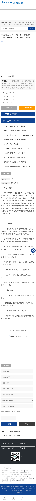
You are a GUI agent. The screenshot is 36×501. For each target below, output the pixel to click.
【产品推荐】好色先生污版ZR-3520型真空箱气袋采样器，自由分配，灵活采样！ (19, 135)
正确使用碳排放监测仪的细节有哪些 (15, 162)
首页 (11, 35)
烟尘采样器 (5, 480)
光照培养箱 (28, 471)
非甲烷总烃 (10, 37)
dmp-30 (12, 478)
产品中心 (18, 35)
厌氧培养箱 (5, 472)
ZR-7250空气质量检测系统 (14, 435)
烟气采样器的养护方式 (11, 144)
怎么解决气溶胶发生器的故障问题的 (15, 126)
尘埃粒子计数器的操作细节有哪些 (14, 153)
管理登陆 (14, 490)
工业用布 (19, 478)
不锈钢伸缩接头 (26, 474)
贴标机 (22, 471)
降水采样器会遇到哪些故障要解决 (14, 157)
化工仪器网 (28, 490)
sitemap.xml (18, 492)
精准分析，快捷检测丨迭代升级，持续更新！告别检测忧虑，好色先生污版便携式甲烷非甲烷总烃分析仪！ (19, 148)
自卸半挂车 (5, 478)
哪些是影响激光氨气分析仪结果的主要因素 (17, 166)
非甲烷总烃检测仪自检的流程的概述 (15, 130)
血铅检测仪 (21, 480)
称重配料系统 (23, 476)
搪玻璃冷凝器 (14, 472)
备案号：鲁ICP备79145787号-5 (11, 488)
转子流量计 (5, 474)
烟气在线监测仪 (28, 478)
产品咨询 (9, 107)
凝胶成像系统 (14, 471)
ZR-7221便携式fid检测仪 (13, 431)
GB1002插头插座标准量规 (9, 476)
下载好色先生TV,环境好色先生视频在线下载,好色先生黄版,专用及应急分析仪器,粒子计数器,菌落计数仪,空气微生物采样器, (18, 25)
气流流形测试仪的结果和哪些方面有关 (16, 139)
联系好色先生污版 (27, 107)
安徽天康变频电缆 (15, 474)
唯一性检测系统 (6, 482)
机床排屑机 (5, 471)
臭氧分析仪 (13, 480)
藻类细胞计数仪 (24, 472)
